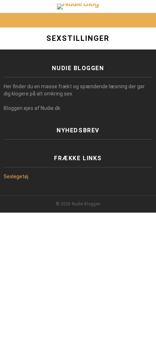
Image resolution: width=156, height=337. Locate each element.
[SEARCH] (148, 20)
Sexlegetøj (16, 176)
